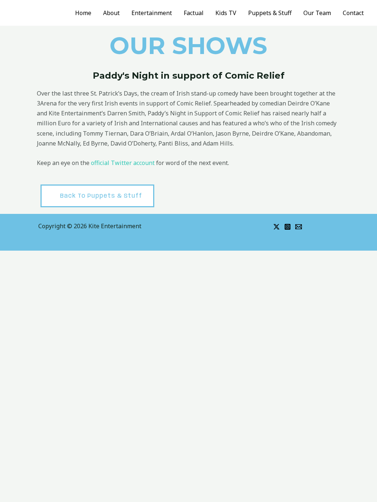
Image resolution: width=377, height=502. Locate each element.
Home (83, 13)
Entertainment (151, 13)
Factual (194, 13)
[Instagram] (287, 226)
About (111, 13)
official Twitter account (123, 163)
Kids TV (225, 13)
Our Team (317, 13)
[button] (97, 195)
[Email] (298, 226)
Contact (353, 13)
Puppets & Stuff (270, 13)
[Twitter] (276, 226)
